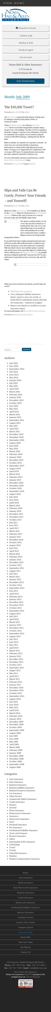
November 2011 (16, 662)
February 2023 (15, 394)
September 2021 (16, 420)
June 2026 (13, 366)
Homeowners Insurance (20, 813)
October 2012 (15, 630)
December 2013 (16, 602)
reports (19, 125)
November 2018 (16, 485)
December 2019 (16, 460)
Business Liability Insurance (21, 787)
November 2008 (16, 758)
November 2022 (16, 400)
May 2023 (13, 386)
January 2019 (15, 479)
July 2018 (13, 497)
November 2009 (16, 724)
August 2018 (15, 494)
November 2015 (16, 562)
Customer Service (25, 917)
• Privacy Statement (33, 977)
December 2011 (16, 659)
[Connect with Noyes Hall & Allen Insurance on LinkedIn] (27, 3)
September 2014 (16, 588)
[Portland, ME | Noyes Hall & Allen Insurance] (15, 14)
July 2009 (13, 736)
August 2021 (15, 423)
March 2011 (14, 679)
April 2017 (14, 528)
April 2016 (14, 551)
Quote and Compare (18, 833)
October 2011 (15, 664)
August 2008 (15, 767)
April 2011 (14, 676)
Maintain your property (21, 291)
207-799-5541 (7, 3)
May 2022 (13, 408)
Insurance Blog (25, 932)
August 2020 (15, 442)
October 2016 (15, 542)
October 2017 (15, 519)
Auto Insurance (16, 779)
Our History (25, 947)
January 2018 (15, 511)
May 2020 (13, 448)
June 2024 (13, 374)
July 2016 (13, 548)
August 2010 (15, 699)
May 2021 (13, 425)
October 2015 (15, 565)
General (12, 807)
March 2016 (14, 553)
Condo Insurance (17, 802)
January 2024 (15, 380)
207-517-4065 (18, 3)
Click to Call (26, 35)
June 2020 (13, 445)
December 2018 (16, 482)
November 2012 (16, 627)
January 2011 (15, 684)
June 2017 (13, 525)
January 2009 (15, 753)
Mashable (13, 125)
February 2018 (15, 508)
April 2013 (14, 619)
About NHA (25, 937)
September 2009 (16, 730)
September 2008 (16, 764)
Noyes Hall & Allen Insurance (15, 160)
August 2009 (15, 733)
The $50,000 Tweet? (19, 107)
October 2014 (15, 585)
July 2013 (13, 616)
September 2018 (16, 491)
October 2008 (15, 761)
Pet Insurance (15, 827)
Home (25, 872)
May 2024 (13, 377)
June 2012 (13, 642)
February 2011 (15, 681)
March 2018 (14, 505)
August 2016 (15, 545)
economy (12, 213)
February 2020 (15, 454)
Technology (14, 844)
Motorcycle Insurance (19, 819)
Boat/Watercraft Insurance (25, 887)
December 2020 (16, 434)
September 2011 (16, 667)
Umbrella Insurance (18, 853)
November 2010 (16, 690)
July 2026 (13, 363)
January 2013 (15, 625)
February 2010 (15, 716)
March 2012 (14, 650)
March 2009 (14, 747)
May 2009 (13, 741)
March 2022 (14, 414)
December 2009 (16, 721)
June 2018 (13, 499)
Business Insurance (19, 314)
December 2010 (16, 687)
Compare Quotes (25, 927)
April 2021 (14, 428)
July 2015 (13, 573)
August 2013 (15, 613)
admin (27, 112)
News (14, 164)
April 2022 (14, 411)
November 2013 (16, 605)
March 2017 (14, 531)
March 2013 (14, 622)
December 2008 (16, 755)
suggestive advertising (30, 252)
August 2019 (15, 468)
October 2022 (15, 403)
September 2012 (16, 633)
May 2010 (13, 707)
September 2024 (16, 369)
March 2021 (14, 431)
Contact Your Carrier (25, 922)
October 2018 (15, 488)
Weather (13, 856)
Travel (12, 847)
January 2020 (15, 457)
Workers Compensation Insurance (24, 858)
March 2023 (14, 391)
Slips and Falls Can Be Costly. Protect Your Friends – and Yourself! (25, 195)
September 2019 (16, 465)
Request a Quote (27, 28)
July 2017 (13, 522)
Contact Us (25, 952)
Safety (30, 314)
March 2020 (14, 451)
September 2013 (16, 610)
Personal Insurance (18, 824)
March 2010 (14, 713)
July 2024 (13, 371)
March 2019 (14, 474)
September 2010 (16, 696)
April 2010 (14, 710)
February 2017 (15, 534)
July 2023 (13, 383)
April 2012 (14, 647)
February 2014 (15, 596)
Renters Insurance (17, 836)
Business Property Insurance (22, 790)
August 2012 (15, 636)
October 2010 (15, 693)
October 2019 (15, 462)
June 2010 (13, 704)
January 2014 (15, 599)
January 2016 (15, 559)
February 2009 (15, 750)
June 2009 (13, 738)
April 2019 (14, 471)
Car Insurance (15, 793)
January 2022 (15, 417)
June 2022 (13, 406)
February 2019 (15, 477)
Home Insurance (16, 810)
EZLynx (27, 974)
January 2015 (15, 579)
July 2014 (13, 590)
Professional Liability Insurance (23, 830)
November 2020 (16, 437)
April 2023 (14, 388)
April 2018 (14, 502)
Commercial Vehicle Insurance (23, 799)
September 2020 (16, 440)
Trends (20, 164)
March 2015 (14, 576)
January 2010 (15, 718)
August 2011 (15, 670)
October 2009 (15, 727)
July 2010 (13, 701)
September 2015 (16, 568)
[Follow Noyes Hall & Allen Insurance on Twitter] (29, 3)
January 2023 (15, 397)
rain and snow (22, 211)
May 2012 (13, 644)
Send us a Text (26, 42)
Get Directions (26, 81)
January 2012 (15, 656)
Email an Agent (26, 50)
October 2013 (15, 608)
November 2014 (16, 582)
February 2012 (15, 653)
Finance (12, 804)
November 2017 (16, 516)
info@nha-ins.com (38, 968)
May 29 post (11, 117)
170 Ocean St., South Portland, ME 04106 (25, 962)
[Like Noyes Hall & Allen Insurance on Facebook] (25, 3)
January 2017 (15, 536)
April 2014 (14, 593)
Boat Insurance (16, 782)
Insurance (13, 816)
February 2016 (15, 556)
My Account (25, 57)
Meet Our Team (26, 942)
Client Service (15, 796)
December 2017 (16, 514)
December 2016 (16, 539)
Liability (32, 164)
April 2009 (14, 744)
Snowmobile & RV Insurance (22, 841)
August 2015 (15, 571)
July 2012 (13, 639)
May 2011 (13, 673)
